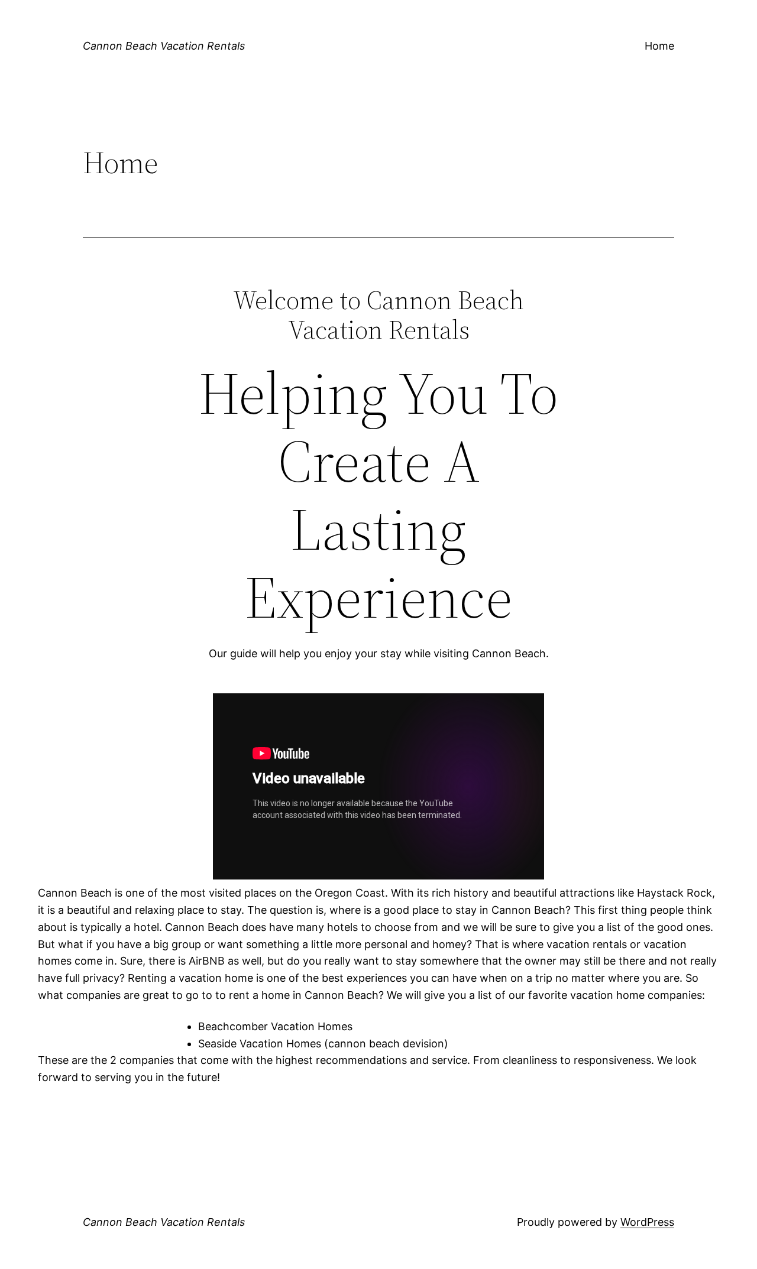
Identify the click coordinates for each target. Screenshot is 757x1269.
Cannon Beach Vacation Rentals (164, 46)
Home (659, 46)
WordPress (647, 1222)
